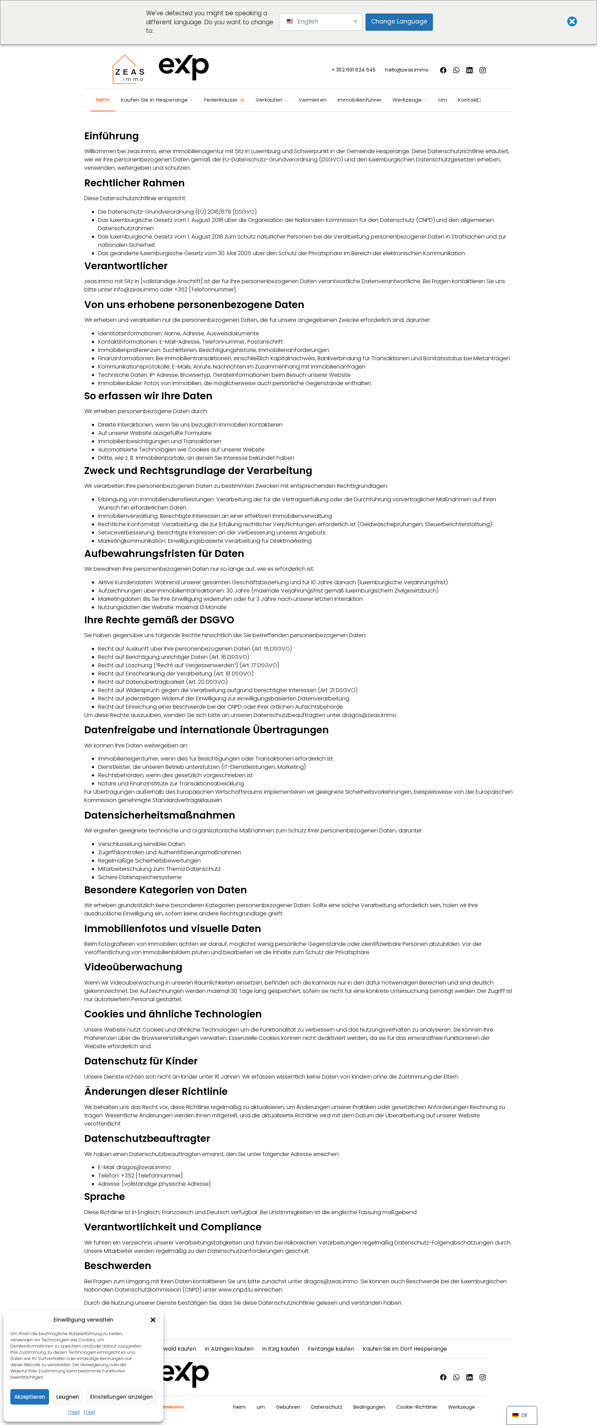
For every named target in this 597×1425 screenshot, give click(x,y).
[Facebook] (443, 70)
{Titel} (74, 1412)
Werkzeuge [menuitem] (407, 99)
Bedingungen (369, 1407)
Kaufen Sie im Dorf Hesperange (405, 1349)
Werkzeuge (461, 1407)
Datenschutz (326, 1407)
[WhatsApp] (456, 70)
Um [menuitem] (442, 99)
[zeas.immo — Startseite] (160, 70)
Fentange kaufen (331, 1349)
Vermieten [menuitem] (312, 99)
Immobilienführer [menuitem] (359, 99)
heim (239, 1407)
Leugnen (67, 1396)
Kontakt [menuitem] (468, 99)
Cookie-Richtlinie (416, 1407)
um (261, 1407)
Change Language (399, 21)
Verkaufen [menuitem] (269, 99)
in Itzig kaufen (280, 1349)
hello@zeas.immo (407, 69)
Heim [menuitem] (103, 99)
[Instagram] (483, 70)
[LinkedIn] (469, 70)
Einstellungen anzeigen (121, 1396)
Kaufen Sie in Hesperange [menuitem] (154, 99)
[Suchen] (479, 100)
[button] (153, 1319)
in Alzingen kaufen (229, 1349)
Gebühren (288, 1407)
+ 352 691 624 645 (354, 69)
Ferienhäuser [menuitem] (221, 99)
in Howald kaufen (173, 1349)
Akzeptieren (29, 1396)
